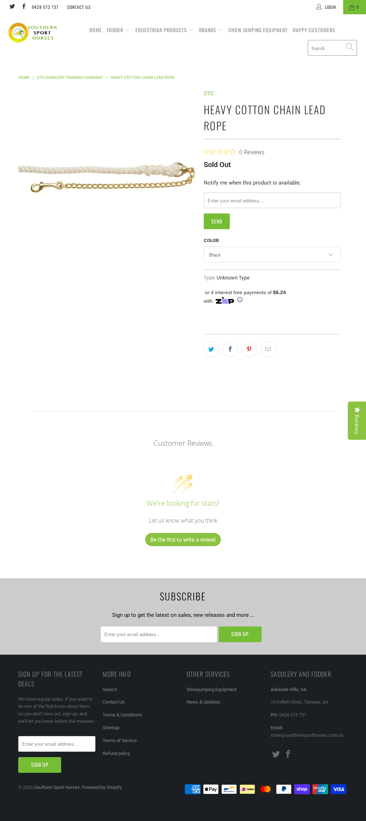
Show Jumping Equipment (258, 30)
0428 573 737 (45, 7)
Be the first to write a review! (183, 539)
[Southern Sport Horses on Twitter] (12, 7)
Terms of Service (120, 740)
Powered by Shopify (102, 787)
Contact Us (79, 7)
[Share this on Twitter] (211, 349)
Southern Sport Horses (57, 787)
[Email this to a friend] (268, 349)
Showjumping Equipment (212, 689)
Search (110, 689)
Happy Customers (314, 30)
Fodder (116, 30)
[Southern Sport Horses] (33, 32)
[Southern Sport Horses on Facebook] (23, 7)
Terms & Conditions (122, 714)
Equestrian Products (161, 30)
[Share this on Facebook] (230, 349)
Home (95, 30)
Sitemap (111, 727)
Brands (208, 30)
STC (209, 93)
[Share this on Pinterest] (249, 349)
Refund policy (116, 753)
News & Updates (203, 702)
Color (211, 240)
